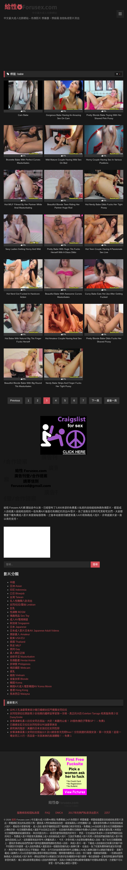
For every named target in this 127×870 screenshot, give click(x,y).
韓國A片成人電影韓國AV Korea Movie (31, 686)
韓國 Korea (16, 682)
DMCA (59, 812)
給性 (14, 819)
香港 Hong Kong (19, 690)
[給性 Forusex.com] (63, 9)
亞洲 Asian (16, 586)
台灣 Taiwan (16, 597)
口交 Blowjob (17, 593)
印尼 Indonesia (18, 589)
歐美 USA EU (17, 638)
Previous (15, 400)
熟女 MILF (15, 645)
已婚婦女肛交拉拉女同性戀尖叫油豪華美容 (33, 724)
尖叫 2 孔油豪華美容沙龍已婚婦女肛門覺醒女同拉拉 (38, 709)
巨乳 (12, 608)
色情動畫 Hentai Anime (22, 660)
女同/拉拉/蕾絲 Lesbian (22, 604)
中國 (12, 582)
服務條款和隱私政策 (28, 812)
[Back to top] (117, 861)
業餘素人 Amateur (20, 634)
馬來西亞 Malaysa (20, 694)
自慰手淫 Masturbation (22, 656)
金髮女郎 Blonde (19, 679)
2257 (107, 812)
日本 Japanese (18, 627)
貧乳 (12, 671)
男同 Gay (15, 649)
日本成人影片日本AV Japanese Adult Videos (34, 630)
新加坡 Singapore (19, 623)
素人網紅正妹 (17, 653)
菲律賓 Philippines (20, 664)
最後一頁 (112, 400)
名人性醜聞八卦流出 (21, 601)
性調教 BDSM (17, 612)
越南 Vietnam (17, 675)
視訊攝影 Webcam (20, 668)
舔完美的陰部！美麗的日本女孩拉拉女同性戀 (34, 728)
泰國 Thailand (17, 641)
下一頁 (95, 400)
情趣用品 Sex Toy (19, 615)
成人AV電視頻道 (19, 619)
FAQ (47, 812)
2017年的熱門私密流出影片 (83, 812)
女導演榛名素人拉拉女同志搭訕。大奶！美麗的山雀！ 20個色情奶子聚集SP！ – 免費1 (57, 721)
